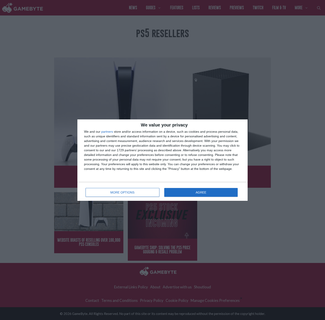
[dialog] (162, 160)
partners (107, 131)
